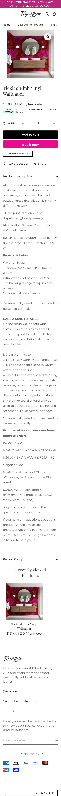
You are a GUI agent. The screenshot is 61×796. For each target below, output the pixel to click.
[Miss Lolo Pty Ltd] (30, 14)
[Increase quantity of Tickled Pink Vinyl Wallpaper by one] (54, 123)
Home (6, 24)
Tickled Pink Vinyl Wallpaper (24, 626)
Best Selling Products (30, 24)
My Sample (47, 793)
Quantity (9, 123)
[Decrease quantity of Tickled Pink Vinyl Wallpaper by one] (23, 123)
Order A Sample (17, 153)
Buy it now (30, 144)
